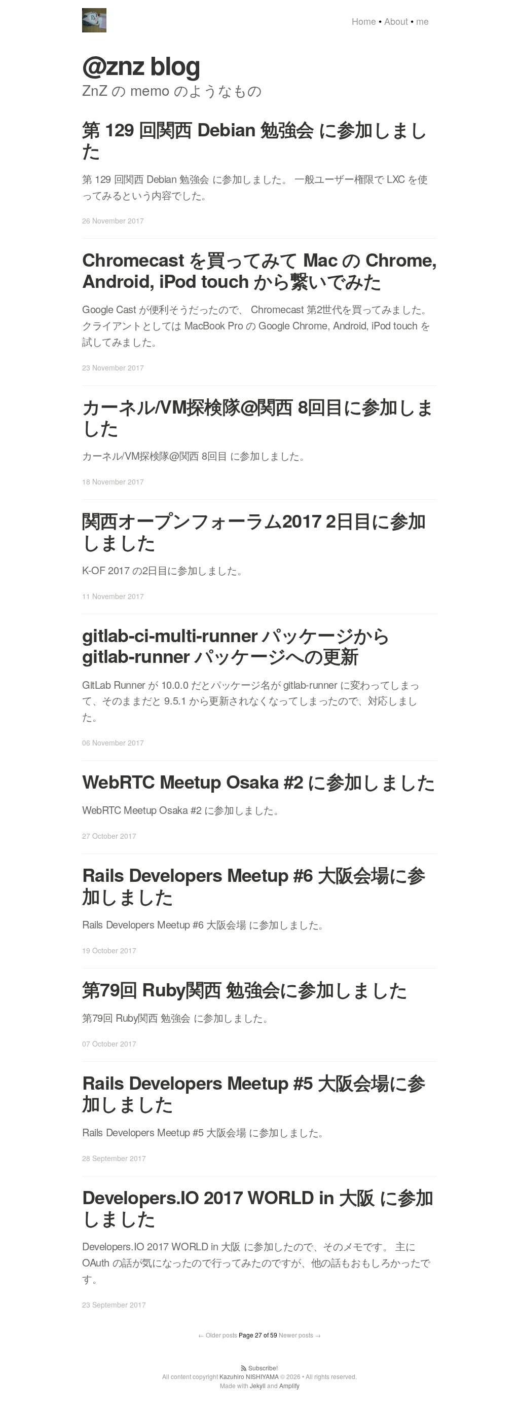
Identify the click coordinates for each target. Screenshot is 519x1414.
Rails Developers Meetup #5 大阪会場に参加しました (253, 1092)
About (396, 20)
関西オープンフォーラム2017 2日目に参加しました (254, 530)
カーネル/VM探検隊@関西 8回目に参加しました (258, 416)
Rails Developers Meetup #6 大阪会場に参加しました (253, 884)
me (422, 20)
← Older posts (217, 1334)
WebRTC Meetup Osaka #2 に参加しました (258, 781)
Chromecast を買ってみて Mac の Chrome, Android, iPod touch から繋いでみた (259, 269)
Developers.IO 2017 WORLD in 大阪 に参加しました (258, 1207)
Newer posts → (300, 1334)
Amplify (289, 1385)
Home (364, 20)
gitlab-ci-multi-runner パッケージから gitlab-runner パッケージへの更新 (236, 644)
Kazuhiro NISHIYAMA (249, 1376)
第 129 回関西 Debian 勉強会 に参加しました (255, 139)
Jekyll (258, 1385)
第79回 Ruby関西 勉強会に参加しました (244, 989)
